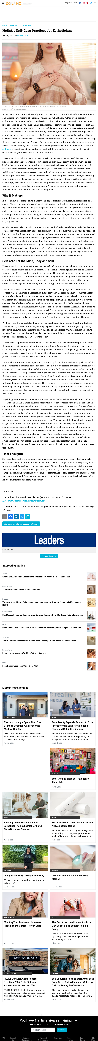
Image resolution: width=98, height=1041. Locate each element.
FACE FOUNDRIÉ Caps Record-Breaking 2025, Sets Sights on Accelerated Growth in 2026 (21, 982)
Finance (55, 974)
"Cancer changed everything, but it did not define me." (24, 881)
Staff (6, 818)
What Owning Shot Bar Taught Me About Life (70, 780)
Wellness (5, 637)
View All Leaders (49, 556)
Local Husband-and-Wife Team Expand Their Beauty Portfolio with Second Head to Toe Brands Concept (24, 736)
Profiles (7, 871)
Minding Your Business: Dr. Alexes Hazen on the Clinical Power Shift (22, 924)
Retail (54, 917)
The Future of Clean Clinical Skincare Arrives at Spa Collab (72, 824)
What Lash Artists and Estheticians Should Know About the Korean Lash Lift (36, 577)
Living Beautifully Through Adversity (24, 875)
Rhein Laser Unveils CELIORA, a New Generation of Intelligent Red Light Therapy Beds (41, 628)
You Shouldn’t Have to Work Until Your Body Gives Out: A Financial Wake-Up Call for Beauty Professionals (73, 982)
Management (25, 26)
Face (4, 663)
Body (4, 624)
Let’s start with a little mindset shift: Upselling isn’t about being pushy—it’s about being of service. (70, 936)
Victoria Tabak (22, 36)
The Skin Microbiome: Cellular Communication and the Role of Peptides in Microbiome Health (41, 603)
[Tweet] (22, 516)
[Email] (4, 516)
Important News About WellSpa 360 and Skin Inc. (24, 653)
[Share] (10, 516)
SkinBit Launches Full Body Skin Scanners (21, 589)
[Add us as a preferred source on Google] (27, 516)
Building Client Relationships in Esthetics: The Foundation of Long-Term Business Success (23, 826)
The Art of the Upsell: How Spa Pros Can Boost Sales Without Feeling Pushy (72, 926)
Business (13, 26)
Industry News (7, 586)
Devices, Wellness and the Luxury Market (70, 877)
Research (5, 599)
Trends (4, 573)
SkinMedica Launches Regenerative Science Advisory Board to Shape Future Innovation (42, 615)
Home (4, 26)
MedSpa (55, 774)
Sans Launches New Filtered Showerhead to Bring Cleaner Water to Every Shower (39, 640)
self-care (6, 149)
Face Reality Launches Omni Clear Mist (20, 666)
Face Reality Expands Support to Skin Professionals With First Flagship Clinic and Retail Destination (72, 726)
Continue (61, 1030)
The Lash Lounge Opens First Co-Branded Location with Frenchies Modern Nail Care (22, 726)
